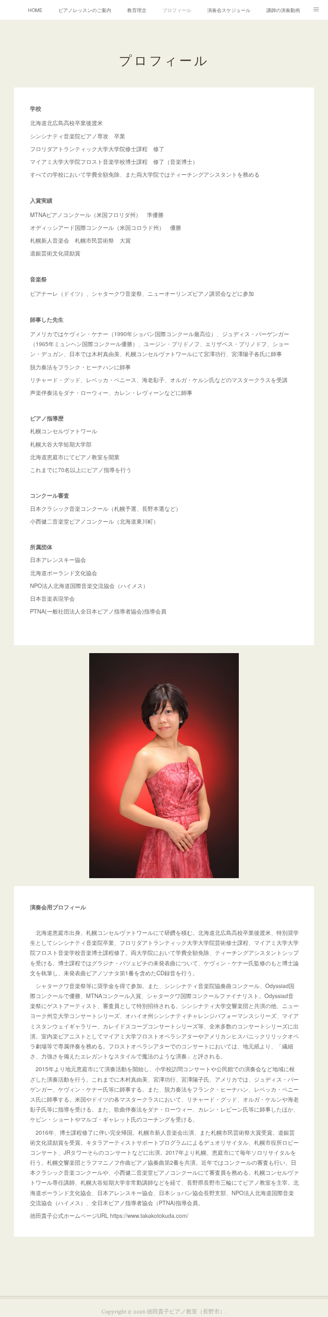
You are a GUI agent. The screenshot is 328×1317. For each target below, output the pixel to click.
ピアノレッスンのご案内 (84, 9)
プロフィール (176, 9)
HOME (35, 9)
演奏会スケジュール (228, 9)
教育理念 (136, 9)
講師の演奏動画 (283, 9)
